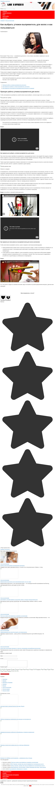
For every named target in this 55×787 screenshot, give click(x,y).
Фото (4, 14)
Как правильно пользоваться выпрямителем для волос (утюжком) (18, 88)
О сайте (4, 773)
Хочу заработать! (7, 771)
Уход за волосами (7, 687)
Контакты (5, 18)
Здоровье (5, 679)
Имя (1, 656)
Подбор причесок (7, 13)
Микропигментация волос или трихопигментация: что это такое (15, 581)
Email (1, 658)
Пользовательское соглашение (11, 774)
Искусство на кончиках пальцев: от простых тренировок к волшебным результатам (20, 648)
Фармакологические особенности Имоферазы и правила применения (17, 732)
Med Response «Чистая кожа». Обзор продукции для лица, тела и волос (28, 767)
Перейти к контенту (5, 1)
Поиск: (2, 8)
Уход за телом (6, 690)
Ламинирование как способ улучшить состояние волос (13, 632)
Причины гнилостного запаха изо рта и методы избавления (14, 745)
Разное (4, 685)
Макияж (4, 680)
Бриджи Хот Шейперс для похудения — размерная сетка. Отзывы (16, 758)
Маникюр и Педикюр (7, 682)
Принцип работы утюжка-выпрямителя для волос (14, 85)
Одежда (4, 684)
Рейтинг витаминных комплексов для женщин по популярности (15, 719)
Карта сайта (6, 16)
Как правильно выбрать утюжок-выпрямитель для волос (16, 86)
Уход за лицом (6, 689)
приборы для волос (5, 549)
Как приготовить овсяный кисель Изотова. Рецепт (12, 706)
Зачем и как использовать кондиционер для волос (12, 565)
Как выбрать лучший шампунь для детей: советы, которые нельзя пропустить (19, 599)
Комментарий (3, 666)
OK (30, 785)
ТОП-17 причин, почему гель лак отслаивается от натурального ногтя (27, 764)
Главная (5, 11)
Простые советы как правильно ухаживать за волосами (13, 615)
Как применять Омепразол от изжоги (18, 769)
